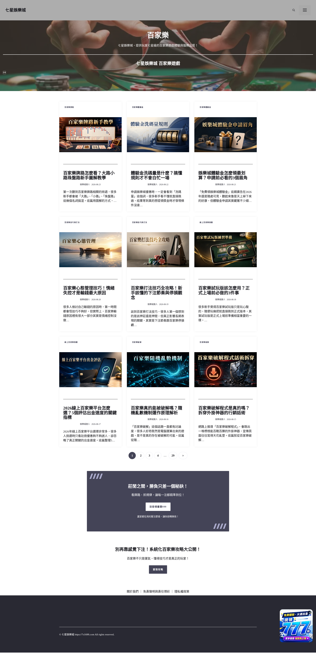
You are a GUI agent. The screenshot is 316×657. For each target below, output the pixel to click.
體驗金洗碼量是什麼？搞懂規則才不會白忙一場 (156, 175)
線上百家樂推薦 (206, 222)
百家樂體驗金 (138, 107)
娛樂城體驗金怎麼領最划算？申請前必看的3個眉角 (223, 175)
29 (172, 455)
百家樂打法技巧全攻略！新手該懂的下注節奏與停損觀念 (156, 293)
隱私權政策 (181, 591)
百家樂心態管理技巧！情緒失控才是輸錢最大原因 (89, 290)
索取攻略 (158, 569)
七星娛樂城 (15, 10)
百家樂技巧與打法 (72, 222)
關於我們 (133, 591)
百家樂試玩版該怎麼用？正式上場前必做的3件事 (224, 290)
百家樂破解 (137, 342)
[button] (294, 10)
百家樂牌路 (69, 107)
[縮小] (310, 612)
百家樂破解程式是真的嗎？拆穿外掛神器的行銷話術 (224, 410)
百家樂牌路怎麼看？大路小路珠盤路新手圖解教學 (89, 175)
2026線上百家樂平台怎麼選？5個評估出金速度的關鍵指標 (90, 413)
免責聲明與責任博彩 (156, 591)
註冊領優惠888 (158, 506)
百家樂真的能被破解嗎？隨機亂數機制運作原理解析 (156, 410)
